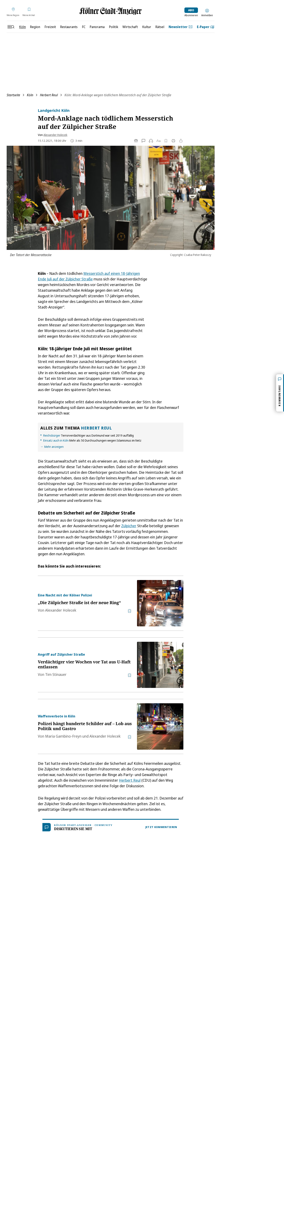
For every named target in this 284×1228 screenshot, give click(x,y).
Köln (30, 95)
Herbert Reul (49, 95)
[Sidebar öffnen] (11, 27)
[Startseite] (110, 11)
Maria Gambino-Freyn (63, 736)
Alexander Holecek (55, 135)
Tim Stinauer (56, 674)
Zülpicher (128, 525)
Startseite (13, 95)
